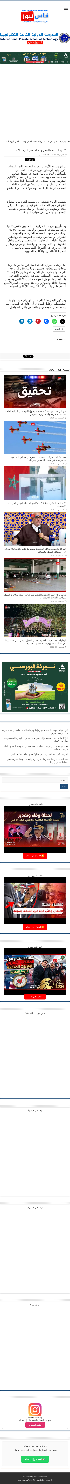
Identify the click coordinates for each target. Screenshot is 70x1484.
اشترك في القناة (35, 996)
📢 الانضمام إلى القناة (35, 1459)
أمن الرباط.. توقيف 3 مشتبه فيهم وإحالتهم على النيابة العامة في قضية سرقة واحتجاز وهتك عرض (35, 413)
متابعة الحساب (35, 1425)
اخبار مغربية (53, 141)
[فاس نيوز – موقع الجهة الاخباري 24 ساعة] (35, 15)
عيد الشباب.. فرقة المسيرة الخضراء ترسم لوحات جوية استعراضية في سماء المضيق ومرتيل (38, 458)
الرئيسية (64, 141)
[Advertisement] (35, 102)
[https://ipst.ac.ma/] (35, 38)
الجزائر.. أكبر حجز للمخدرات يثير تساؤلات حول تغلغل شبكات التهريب (38, 754)
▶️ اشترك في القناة (35, 855)
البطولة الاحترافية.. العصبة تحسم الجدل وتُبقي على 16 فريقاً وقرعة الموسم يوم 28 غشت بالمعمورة (35, 642)
